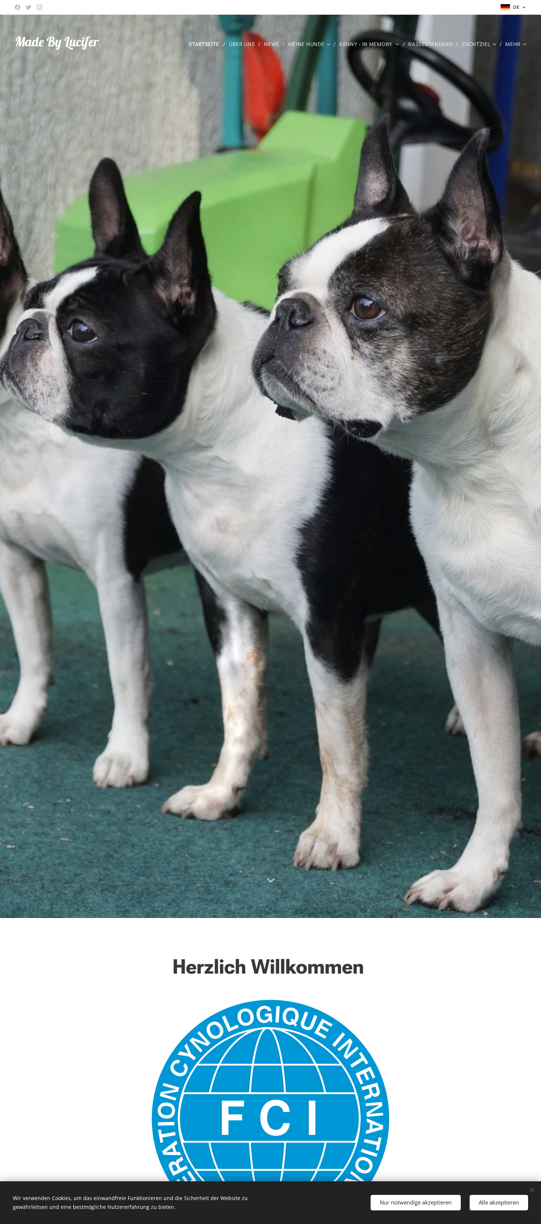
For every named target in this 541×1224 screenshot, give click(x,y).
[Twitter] (28, 7)
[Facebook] (17, 7)
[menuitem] (206, 44)
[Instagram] (39, 7)
